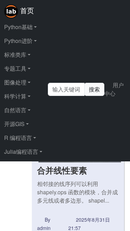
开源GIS (14, 124)
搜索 (94, 89)
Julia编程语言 (21, 152)
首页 (26, 10)
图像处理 (15, 82)
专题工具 (15, 68)
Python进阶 (18, 41)
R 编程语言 (18, 138)
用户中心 (114, 89)
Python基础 (18, 27)
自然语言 (15, 110)
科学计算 (15, 96)
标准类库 (15, 55)
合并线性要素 (62, 170)
